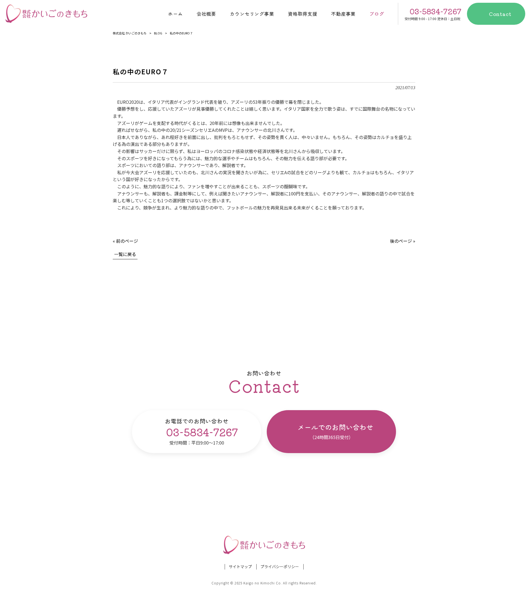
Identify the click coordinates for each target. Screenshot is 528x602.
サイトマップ (240, 566)
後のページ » (402, 241)
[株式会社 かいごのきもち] (46, 14)
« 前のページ (125, 241)
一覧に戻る (125, 254)
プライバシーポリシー (279, 566)
